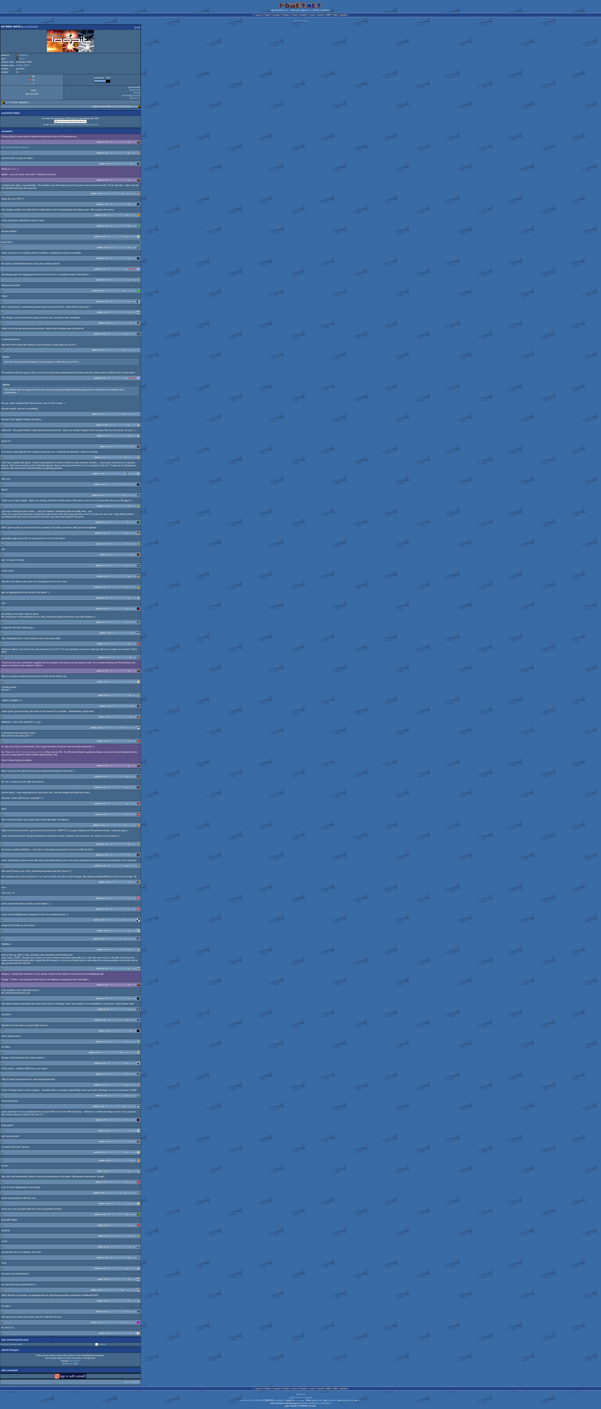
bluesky (86, 124)
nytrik (133, 312)
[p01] (138, 1141)
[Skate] (138, 247)
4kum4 (133, 855)
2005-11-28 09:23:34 (114, 495)
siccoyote (132, 1193)
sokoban (132, 1214)
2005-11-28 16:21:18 (116, 587)
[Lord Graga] (138, 290)
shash (133, 576)
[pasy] (138, 695)
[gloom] (138, 436)
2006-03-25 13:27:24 (115, 1152)
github (328, 1403)
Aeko (134, 1247)
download (134, 87)
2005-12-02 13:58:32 (118, 671)
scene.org (299, 1400)
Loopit (27, 26)
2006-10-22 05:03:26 (115, 1193)
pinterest (70, 124)
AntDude (132, 803)
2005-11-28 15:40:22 (118, 576)
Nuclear (132, 1095)
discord (350, 1400)
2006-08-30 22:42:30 (117, 1182)
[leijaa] (138, 1009)
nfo (137, 27)
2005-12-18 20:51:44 (116, 1020)
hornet (8, 102)
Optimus (132, 776)
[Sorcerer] (138, 1063)
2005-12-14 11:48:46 (118, 968)
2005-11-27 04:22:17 (118, 153)
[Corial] (138, 644)
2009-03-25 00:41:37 (119, 1247)
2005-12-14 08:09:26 (118, 949)
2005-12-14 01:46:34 (114, 939)
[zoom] (138, 1171)
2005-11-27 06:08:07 (112, 193)
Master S (132, 457)
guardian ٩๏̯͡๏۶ (129, 1052)
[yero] (138, 657)
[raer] (138, 717)
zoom (133, 1171)
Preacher (132, 236)
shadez (133, 544)
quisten (133, 565)
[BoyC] (138, 949)
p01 (134, 1141)
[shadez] (138, 544)
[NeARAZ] (138, 1085)
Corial (133, 644)
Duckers (132, 215)
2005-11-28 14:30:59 (121, 554)
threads (94, 124)
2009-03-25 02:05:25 (116, 1268)
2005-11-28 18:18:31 (117, 598)
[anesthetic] (138, 1106)
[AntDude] (138, 803)
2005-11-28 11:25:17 (117, 522)
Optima (133, 1182)
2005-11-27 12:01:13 (118, 204)
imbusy (133, 1041)
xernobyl (132, 1268)
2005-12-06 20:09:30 (116, 776)
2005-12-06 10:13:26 (118, 741)
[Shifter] (138, 153)
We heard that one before (14, 147)
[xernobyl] (138, 1268)
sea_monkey (130, 193)
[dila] (138, 163)
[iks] (138, 446)
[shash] (138, 576)
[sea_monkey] (138, 193)
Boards (303, 15)
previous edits (70, 1363)
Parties (285, 15)
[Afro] (138, 882)
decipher (132, 1020)
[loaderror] (138, 533)
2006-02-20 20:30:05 (114, 1106)
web (34, 26)
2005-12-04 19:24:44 (112, 727)
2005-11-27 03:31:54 (118, 142)
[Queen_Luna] (138, 1322)
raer (134, 717)
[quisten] (138, 565)
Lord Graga (131, 290)
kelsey (133, 204)
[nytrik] (138, 312)
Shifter (133, 153)
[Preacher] (138, 236)
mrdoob (133, 608)
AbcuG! (132, 522)
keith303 (132, 865)
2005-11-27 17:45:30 (118, 280)
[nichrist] (96, 1344)
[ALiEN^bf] (138, 484)
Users (294, 15)
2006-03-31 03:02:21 (118, 1171)
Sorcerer (132, 1063)
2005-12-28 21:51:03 (117, 1074)
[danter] (138, 226)
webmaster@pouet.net (312, 1403)
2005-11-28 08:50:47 (114, 473)
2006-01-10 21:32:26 (117, 1095)
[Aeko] (138, 1247)
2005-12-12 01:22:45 (117, 909)
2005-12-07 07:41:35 (116, 803)
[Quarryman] (138, 495)
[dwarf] (138, 1225)
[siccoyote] (138, 1193)
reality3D (132, 587)
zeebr (133, 930)
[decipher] (138, 1020)
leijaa (134, 1009)
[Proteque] (138, 473)
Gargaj (133, 968)
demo (20, 58)
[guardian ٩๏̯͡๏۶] (138, 1052)
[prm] (138, 1203)
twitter (62, 124)
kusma (133, 301)
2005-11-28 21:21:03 (117, 622)
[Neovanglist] (138, 350)
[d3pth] (138, 681)
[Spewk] (138, 998)
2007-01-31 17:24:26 (120, 1203)
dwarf (133, 1225)
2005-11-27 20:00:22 (120, 323)
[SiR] (138, 1333)
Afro (134, 882)
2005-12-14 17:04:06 (118, 985)
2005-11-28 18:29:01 (117, 608)
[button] (138, 1257)
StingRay (132, 920)
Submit (343, 15)
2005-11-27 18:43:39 (117, 301)
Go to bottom (300, 20)
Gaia (134, 1236)
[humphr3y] (138, 825)
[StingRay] (138, 920)
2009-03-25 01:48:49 (118, 1257)
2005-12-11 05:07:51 (116, 865)
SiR (134, 1333)
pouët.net (245, 1400)
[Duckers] (138, 215)
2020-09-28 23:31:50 (120, 1333)
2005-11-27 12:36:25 (118, 226)
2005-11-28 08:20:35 (115, 457)
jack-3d (133, 1311)
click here (74, 1361)
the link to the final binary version (28, 752)
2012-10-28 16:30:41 (117, 1311)
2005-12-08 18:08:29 (117, 814)
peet (286, 10)
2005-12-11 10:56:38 (120, 882)
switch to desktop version (300, 1398)
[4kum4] (138, 855)
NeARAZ (132, 1085)
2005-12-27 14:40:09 (116, 1063)
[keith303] (138, 865)
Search (320, 15)
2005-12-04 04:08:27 (121, 706)
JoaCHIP (132, 334)
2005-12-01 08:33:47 (118, 644)
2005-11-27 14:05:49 (118, 247)
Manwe (133, 622)
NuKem (133, 814)
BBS (328, 15)
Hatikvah (132, 269)
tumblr (78, 124)
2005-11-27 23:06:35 (117, 425)
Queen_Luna (130, 1322)
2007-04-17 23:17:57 (119, 1225)
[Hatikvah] (138, 269)
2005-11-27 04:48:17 (120, 163)
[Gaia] (138, 1236)
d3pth (133, 681)
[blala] (138, 1130)
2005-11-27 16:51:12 (116, 269)
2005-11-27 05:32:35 (118, 180)
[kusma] (138, 301)
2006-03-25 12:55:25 (120, 1141)
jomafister (131, 939)
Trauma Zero (130, 727)
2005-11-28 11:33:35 (116, 533)
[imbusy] (138, 1041)
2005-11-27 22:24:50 (113, 414)
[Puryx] (138, 506)
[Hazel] (138, 741)
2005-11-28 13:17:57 (117, 544)
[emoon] (138, 425)
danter (133, 226)
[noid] (138, 323)
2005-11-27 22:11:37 (113, 350)
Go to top (300, 1394)
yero (134, 657)
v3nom (133, 898)
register (135, 1382)
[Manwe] (138, 622)
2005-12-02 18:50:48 (118, 681)
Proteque (132, 473)
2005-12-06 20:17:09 (116, 787)
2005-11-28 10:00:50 (118, 506)
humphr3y (131, 825)
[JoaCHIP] (138, 334)
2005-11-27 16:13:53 (118, 258)
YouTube (136, 95)
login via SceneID (75, 1377)
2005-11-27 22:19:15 (116, 378)
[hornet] (3, 102)
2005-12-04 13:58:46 (120, 717)
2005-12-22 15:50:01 (120, 1031)
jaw (134, 633)
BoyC (133, 949)
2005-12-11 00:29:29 (117, 855)
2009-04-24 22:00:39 (112, 1290)
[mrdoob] (138, 608)
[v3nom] (138, 898)
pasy (134, 695)
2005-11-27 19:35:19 (119, 312)
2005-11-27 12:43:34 (115, 236)
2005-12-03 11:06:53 (119, 695)
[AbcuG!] (138, 522)
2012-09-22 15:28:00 (118, 1301)
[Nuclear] (138, 1095)
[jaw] (138, 633)
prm (134, 1203)
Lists (311, 15)
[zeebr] (138, 930)
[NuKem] (138, 814)
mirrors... (135, 98)
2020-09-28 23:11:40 (112, 1322)
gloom (133, 436)
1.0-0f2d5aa (256, 1400)
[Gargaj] (138, 968)
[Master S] (138, 457)
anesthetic (131, 1106)
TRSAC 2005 (22, 65)
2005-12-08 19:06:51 (114, 825)
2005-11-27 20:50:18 (115, 334)
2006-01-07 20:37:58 (115, 1085)
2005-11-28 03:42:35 (121, 446)
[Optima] (138, 1182)
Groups (276, 15)
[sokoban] (138, 1214)
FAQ (334, 15)
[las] (138, 554)
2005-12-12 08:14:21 (118, 930)
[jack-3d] (138, 1311)
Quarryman (131, 495)
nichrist (101, 1344)
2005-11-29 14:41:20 (121, 633)
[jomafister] (138, 939)
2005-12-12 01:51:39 (115, 920)
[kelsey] (138, 204)
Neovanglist (131, 350)
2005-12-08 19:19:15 (117, 844)
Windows (22, 55)
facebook (54, 124)
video (137, 92)
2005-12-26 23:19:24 (110, 1052)
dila (134, 163)
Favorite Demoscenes (11, 1344)
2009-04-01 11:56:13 (119, 1279)
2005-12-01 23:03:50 (119, 657)
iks (135, 446)
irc (359, 1400)
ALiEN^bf (132, 484)
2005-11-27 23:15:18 (118, 436)
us (311, 10)
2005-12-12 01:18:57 (117, 898)
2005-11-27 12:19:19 (116, 215)
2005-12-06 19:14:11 (118, 765)
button (133, 1257)
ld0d (134, 1031)
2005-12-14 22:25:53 (117, 998)
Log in (258, 15)
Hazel (133, 741)
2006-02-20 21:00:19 (119, 1130)
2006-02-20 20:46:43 (117, 1120)
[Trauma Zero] (138, 727)
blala (134, 1130)
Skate (133, 247)
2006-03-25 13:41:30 (120, 1160)
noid (134, 323)
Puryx (133, 506)
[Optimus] (138, 776)
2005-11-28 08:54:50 (115, 484)
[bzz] (138, 1160)
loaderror (132, 533)
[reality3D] (138, 587)
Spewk (133, 998)
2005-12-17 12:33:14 (119, 1009)
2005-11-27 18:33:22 (114, 290)
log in (127, 1382)
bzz (134, 1160)
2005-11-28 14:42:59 (117, 565)
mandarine (279, 1400)
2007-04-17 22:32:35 (116, 1214)
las (135, 554)
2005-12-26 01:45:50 (117, 1041)
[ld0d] (138, 1031)
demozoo (135, 90)
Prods (267, 15)
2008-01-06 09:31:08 (119, 1236)
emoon (133, 425)
